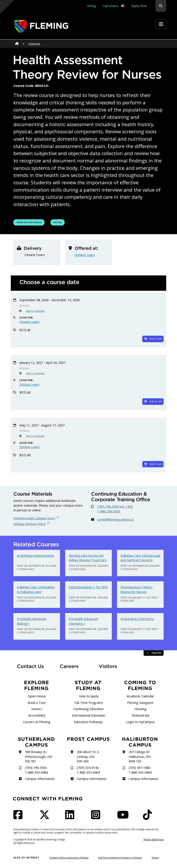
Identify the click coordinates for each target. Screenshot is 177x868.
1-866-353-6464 (36, 772)
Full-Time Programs (88, 703)
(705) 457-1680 (139, 768)
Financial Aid (140, 715)
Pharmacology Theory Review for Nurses (136, 589)
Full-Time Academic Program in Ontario (120, 857)
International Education (88, 715)
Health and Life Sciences (29, 222)
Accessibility (36, 715)
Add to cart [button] (156, 338)
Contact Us (30, 666)
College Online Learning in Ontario (68, 857)
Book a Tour (37, 703)
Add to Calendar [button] (34, 310)
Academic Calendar (140, 696)
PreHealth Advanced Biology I (31, 621)
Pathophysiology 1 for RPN (88, 587)
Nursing (59, 222)
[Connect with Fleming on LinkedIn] (71, 817)
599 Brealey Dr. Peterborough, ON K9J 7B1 (38, 756)
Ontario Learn (85, 255)
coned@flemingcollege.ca (115, 519)
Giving (91, 6)
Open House (37, 696)
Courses (34, 43)
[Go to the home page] (41, 26)
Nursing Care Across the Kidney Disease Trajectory (87, 557)
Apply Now (139, 6)
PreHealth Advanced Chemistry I (83, 621)
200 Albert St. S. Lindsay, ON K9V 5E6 (88, 756)
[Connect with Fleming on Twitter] (45, 817)
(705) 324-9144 (87, 768)
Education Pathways (88, 722)
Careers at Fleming (36, 722)
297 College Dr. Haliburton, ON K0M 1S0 (139, 756)
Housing (140, 709)
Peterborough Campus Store (34, 518)
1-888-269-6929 (108, 511)
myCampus (111, 6)
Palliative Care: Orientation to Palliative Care (36, 589)
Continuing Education (88, 709)
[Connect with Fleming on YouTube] (124, 817)
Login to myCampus (140, 722)
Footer (155, 857)
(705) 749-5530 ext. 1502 (115, 506)
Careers (73, 666)
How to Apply (88, 696)
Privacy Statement (154, 839)
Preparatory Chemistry (136, 619)
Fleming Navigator (140, 703)
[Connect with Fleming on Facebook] (19, 817)
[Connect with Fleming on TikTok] (149, 817)
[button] (160, 6)
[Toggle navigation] (161, 24)
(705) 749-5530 (36, 768)
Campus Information (40, 779)
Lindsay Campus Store (29, 524)
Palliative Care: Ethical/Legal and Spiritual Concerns (140, 557)
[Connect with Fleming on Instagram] (97, 817)
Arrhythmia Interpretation (35, 555)
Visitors (108, 666)
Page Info (156, 653)
